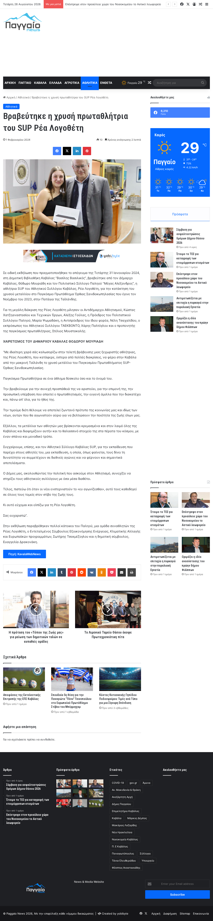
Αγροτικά (71, 82)
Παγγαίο (25, 82)
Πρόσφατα (180, 214)
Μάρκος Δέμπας (137, 818)
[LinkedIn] (77, 151)
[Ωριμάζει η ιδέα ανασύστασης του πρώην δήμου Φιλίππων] (161, 324)
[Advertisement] (143, 42)
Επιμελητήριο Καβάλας (125, 811)
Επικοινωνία (201, 913)
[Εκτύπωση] (132, 572)
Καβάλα (40, 82)
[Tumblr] (62, 572)
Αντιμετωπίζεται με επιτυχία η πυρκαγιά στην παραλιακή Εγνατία (107, 4)
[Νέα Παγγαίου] (22, 22)
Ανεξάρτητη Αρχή (122, 796)
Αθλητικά (89, 82)
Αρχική (10, 82)
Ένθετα (106, 82)
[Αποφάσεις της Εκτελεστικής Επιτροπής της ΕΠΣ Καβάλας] (24, 679)
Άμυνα (146, 782)
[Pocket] (112, 572)
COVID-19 (118, 782)
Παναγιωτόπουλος (123, 853)
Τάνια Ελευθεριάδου (124, 860)
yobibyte (122, 913)
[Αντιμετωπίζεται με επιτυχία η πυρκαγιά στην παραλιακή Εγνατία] (161, 304)
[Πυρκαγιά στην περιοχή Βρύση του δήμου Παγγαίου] (63, 803)
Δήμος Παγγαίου (121, 804)
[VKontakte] (92, 572)
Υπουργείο (148, 860)
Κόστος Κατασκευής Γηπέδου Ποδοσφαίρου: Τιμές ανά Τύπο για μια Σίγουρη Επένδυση (118, 698)
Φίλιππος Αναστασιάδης (126, 867)
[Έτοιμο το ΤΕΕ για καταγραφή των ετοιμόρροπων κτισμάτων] (161, 259)
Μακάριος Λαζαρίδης (124, 825)
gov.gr (133, 782)
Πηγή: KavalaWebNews (24, 554)
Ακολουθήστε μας (175, 770)
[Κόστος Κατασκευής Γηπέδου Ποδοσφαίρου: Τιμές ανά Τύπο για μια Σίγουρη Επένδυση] (120, 679)
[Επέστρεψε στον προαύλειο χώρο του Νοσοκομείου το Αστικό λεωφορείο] (161, 279)
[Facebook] (57, 151)
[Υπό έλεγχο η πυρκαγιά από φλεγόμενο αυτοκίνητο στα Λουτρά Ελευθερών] (96, 793)
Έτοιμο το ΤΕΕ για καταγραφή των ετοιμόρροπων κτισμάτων (192, 258)
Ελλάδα (55, 82)
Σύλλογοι (145, 853)
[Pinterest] (87, 151)
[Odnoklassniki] (102, 572)
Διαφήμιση (170, 913)
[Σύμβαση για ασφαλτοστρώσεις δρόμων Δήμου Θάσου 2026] (161, 235)
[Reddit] (82, 572)
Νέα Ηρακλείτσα (122, 832)
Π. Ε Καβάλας (120, 846)
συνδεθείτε (47, 739)
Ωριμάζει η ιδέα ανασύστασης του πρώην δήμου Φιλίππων (192, 323)
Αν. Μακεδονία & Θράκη (126, 789)
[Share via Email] (122, 572)
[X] (67, 151)
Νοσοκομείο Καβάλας (125, 839)
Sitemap (185, 913)
